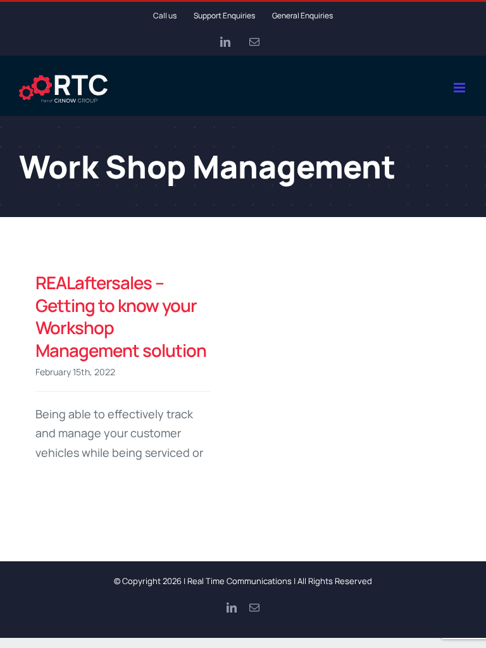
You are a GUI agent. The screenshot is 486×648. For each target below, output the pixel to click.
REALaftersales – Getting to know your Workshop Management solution (120, 316)
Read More (57, 486)
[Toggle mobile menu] (460, 87)
